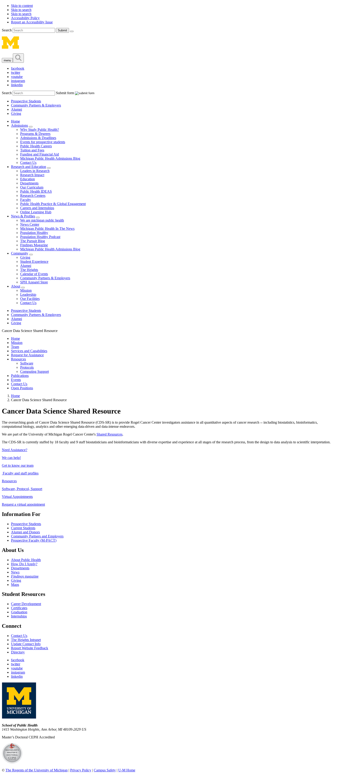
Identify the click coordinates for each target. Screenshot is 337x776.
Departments (29, 183)
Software (26, 363)
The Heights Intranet (26, 640)
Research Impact (32, 175)
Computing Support (34, 371)
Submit (62, 30)
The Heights (29, 270)
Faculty (25, 200)
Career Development (26, 604)
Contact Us (28, 163)
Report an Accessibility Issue (32, 22)
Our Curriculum (31, 187)
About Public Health (26, 560)
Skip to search (21, 10)
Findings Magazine (34, 245)
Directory (18, 652)
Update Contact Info (26, 644)
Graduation (19, 612)
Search (7, 30)
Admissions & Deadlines (38, 138)
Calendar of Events (34, 274)
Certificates (19, 608)
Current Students (23, 528)
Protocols (27, 367)
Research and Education (28, 167)
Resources (18, 359)
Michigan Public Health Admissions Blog (50, 158)
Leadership (28, 294)
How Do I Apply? (24, 564)
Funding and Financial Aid (39, 154)
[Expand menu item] (31, 126)
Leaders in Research (35, 171)
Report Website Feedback (29, 648)
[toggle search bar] (18, 58)
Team (15, 347)
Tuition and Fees (32, 150)
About (15, 286)
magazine (25, 576)
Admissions (19, 125)
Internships (19, 616)
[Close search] (72, 31)
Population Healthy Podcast (40, 237)
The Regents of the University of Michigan (37, 770)
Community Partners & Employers (36, 105)
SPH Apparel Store (34, 282)
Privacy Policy (80, 770)
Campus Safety (105, 770)
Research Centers (32, 195)
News (15, 572)
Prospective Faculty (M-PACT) (33, 540)
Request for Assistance (27, 355)
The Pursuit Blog (32, 241)
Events (16, 380)
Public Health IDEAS (36, 191)
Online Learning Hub (35, 212)
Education (27, 179)
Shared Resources (109, 434)
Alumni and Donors (25, 532)
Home (15, 121)
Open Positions (22, 388)
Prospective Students (26, 101)
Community (19, 253)
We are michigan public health (42, 220)
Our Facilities (30, 299)
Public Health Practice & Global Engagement (53, 204)
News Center (29, 224)
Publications (20, 376)
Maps (15, 585)
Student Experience (34, 261)
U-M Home (126, 770)
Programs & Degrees (35, 134)
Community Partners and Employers (37, 536)
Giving (16, 113)
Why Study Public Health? (39, 130)
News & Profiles (23, 216)
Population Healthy (34, 233)
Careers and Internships (37, 208)
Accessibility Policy (25, 18)
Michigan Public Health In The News (47, 228)
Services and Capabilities (29, 351)
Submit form (65, 93)
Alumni (16, 109)
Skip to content (22, 6)
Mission (26, 290)
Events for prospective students (42, 142)
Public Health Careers (36, 146)
